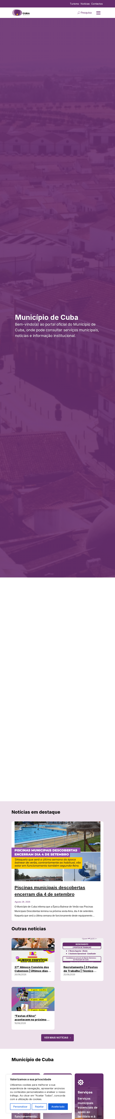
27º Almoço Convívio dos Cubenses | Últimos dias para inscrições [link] (32, 971)
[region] (39, 1093)
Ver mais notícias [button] (56, 1037)
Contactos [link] (97, 4)
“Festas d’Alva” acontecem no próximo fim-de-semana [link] (30, 1019)
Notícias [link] (85, 4)
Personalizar (20, 1106)
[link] (21, 12)
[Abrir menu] (98, 12)
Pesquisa (86, 12)
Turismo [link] (74, 4)
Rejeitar (39, 1106)
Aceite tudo (58, 1106)
